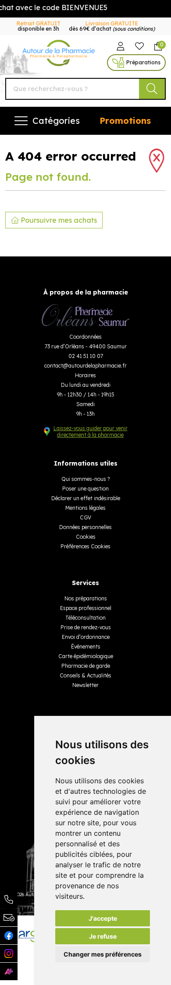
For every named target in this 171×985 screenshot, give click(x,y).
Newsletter (85, 685)
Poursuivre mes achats (58, 220)
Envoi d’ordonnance (86, 637)
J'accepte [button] (103, 918)
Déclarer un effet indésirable (85, 498)
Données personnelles (85, 527)
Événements (85, 646)
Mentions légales (85, 508)
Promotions (125, 120)
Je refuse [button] (103, 936)
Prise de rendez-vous (86, 627)
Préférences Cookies (85, 546)
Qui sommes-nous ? (85, 479)
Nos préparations (85, 598)
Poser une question (85, 488)
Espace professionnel (85, 608)
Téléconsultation (85, 617)
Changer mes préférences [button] (103, 954)
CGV (85, 517)
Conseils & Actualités (85, 675)
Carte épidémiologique (85, 656)
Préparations (143, 62)
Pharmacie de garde (85, 666)
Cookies (86, 536)
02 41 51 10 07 (85, 356)
